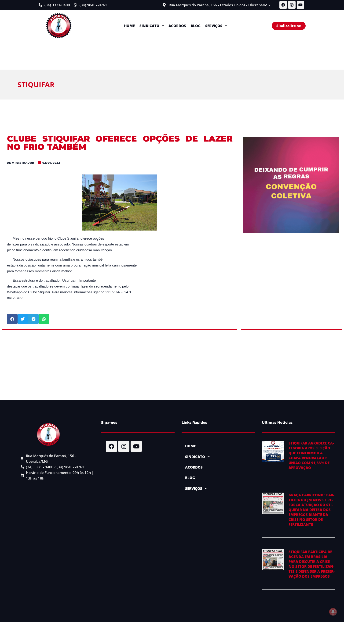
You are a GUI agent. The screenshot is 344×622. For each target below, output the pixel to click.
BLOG (196, 25)
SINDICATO (149, 25)
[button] (151, 26)
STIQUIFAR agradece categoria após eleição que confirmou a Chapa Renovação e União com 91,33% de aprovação (311, 455)
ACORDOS (177, 25)
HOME (129, 25)
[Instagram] (292, 5)
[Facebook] (283, 5)
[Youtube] (300, 5)
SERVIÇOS (213, 25)
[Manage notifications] (333, 611)
